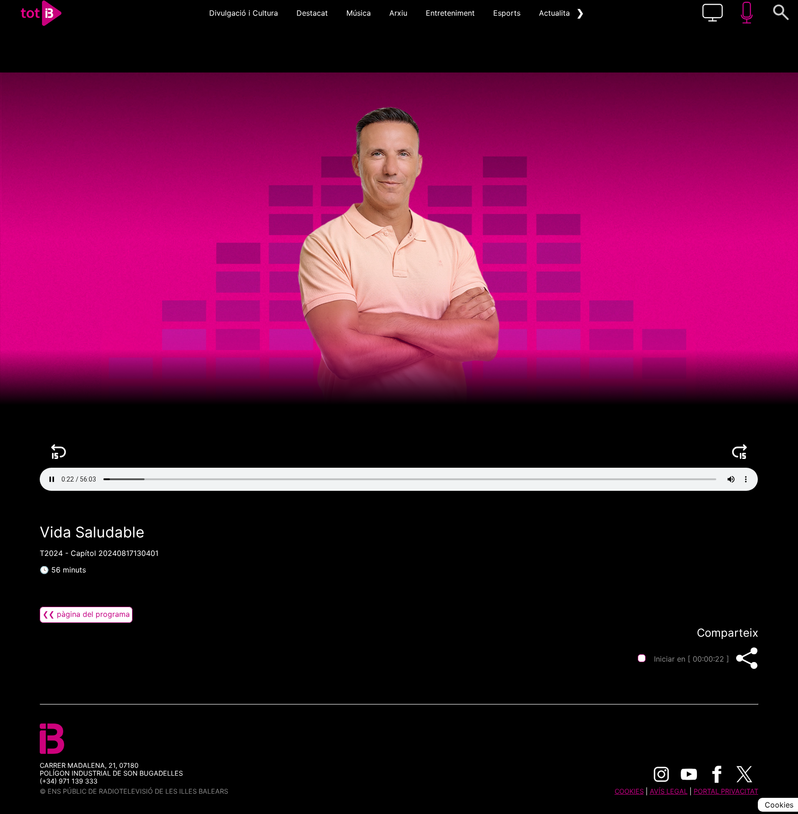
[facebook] (716, 774)
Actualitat (556, 13)
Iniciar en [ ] (691, 658)
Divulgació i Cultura (243, 13)
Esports (506, 13)
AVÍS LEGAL (669, 791)
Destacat (312, 13)
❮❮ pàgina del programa (86, 614)
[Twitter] (744, 774)
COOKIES (629, 791)
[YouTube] (689, 774)
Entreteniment (450, 13)
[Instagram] (661, 774)
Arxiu (398, 13)
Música (358, 13)
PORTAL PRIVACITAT (726, 791)
